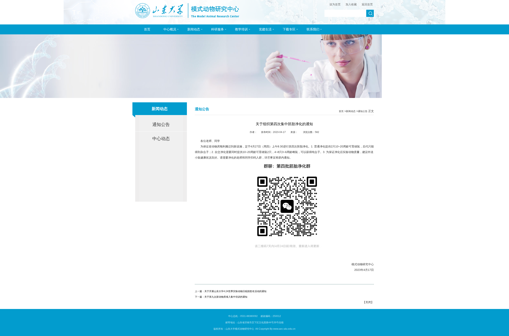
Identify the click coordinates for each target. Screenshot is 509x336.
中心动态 (161, 138)
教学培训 (241, 29)
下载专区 (289, 29)
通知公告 (161, 124)
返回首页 (367, 4)
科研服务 (217, 29)
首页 (147, 29)
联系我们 (313, 29)
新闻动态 (193, 29)
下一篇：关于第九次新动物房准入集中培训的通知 (221, 296)
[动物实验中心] (190, 17)
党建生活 (265, 29)
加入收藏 (351, 4)
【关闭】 (368, 302)
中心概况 (169, 29)
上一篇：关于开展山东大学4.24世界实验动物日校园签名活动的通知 (230, 291)
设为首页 (335, 4)
